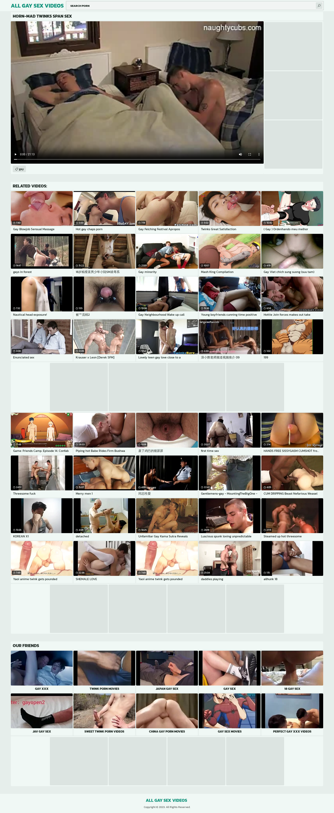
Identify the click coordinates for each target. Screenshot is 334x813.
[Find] (319, 5)
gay (21, 169)
